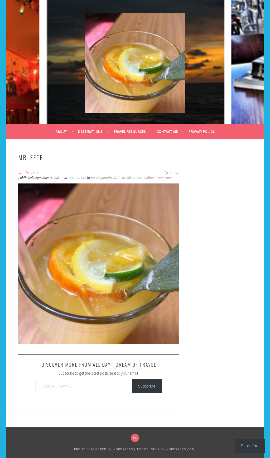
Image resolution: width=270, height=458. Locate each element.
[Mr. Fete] (98, 342)
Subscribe (147, 386)
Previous (31, 172)
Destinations (90, 131)
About (61, 131)
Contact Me (167, 131)
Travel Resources (129, 131)
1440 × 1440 (77, 178)
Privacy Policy (201, 131)
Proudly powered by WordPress (103, 449)
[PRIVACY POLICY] (135, 438)
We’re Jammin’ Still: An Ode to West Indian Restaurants (131, 178)
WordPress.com (180, 449)
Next (169, 172)
